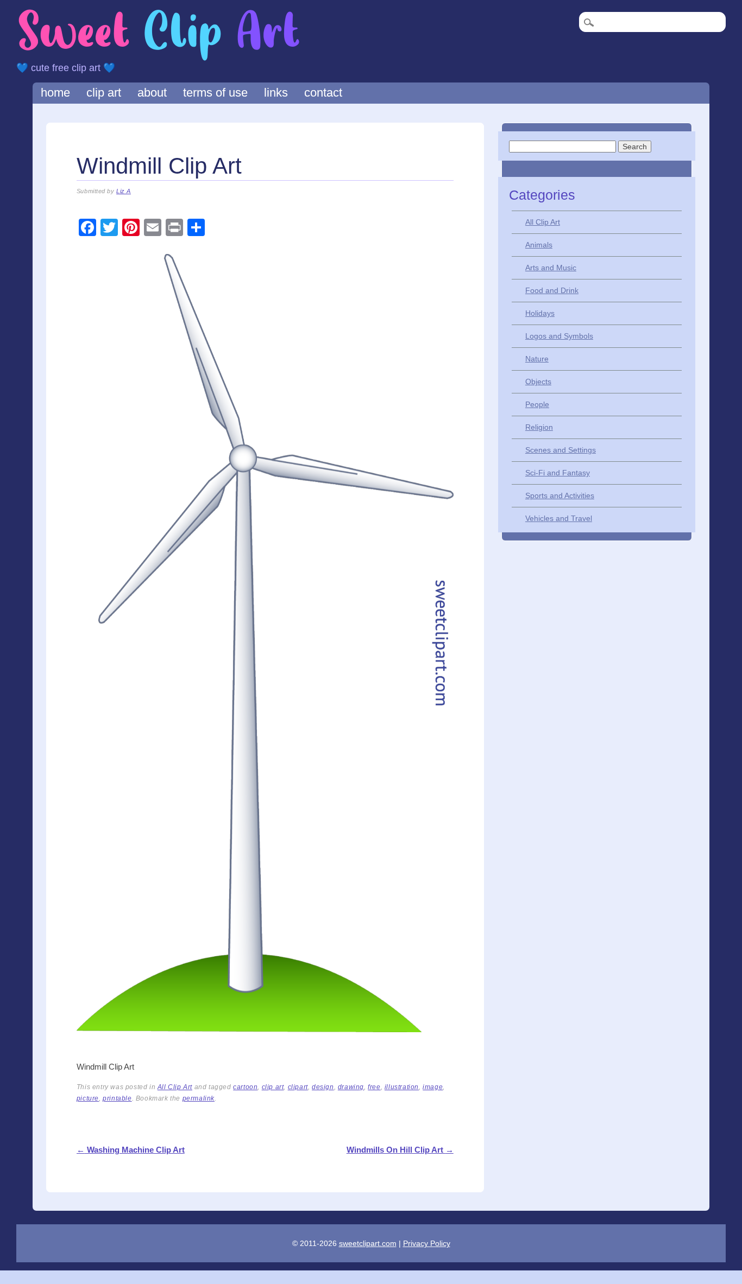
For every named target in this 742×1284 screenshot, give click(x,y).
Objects (538, 381)
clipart (298, 1087)
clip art (273, 1087)
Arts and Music (550, 267)
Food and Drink (551, 290)
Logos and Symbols (559, 336)
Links (276, 92)
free (374, 1087)
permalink (199, 1098)
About (152, 92)
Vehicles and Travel (558, 518)
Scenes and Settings (560, 450)
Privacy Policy (426, 1243)
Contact (323, 92)
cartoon (245, 1087)
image (433, 1087)
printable (117, 1098)
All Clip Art (175, 1087)
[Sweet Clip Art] (159, 59)
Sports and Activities (559, 495)
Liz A (123, 191)
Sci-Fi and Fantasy (557, 472)
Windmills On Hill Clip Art (400, 1149)
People (537, 404)
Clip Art (103, 92)
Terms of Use (215, 92)
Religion (539, 427)
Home (55, 92)
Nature (537, 358)
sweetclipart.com (368, 1243)
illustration (402, 1087)
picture (88, 1098)
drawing (351, 1087)
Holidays (540, 313)
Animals (538, 244)
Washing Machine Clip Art (131, 1149)
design (323, 1087)
